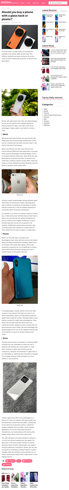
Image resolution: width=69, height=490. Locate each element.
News (45, 109)
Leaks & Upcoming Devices (52, 115)
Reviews (46, 121)
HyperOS (46, 123)
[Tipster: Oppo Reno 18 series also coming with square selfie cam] (54, 86)
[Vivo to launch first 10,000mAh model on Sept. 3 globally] (54, 78)
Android (46, 113)
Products (46, 117)
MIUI (45, 119)
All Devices (63, 11)
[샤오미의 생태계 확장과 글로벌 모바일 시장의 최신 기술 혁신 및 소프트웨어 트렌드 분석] (54, 52)
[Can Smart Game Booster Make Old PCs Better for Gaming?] (54, 61)
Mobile (46, 111)
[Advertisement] (20, 75)
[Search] (50, 2)
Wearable (47, 125)
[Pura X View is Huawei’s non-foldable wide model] (54, 69)
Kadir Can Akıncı (6, 22)
